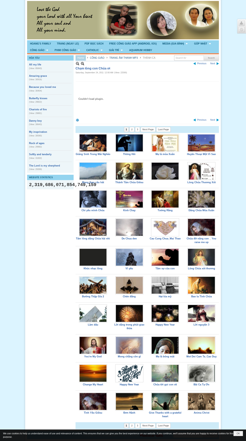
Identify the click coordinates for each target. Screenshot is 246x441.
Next (212, 63)
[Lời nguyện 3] (201, 313)
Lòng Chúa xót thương (201, 268)
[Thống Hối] (129, 142)
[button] (175, 43)
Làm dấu (93, 324)
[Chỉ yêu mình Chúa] (93, 199)
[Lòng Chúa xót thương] (201, 257)
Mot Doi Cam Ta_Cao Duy (201, 356)
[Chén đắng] (129, 285)
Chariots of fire (38, 109)
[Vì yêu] (129, 257)
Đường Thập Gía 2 (93, 296)
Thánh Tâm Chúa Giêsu (129, 182)
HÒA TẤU (34, 58)
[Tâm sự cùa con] (165, 257)
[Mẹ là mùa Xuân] (165, 142)
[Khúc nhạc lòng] (93, 257)
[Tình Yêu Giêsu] (93, 401)
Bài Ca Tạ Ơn (201, 384)
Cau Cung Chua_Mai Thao (165, 238)
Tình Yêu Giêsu (93, 412)
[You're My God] (93, 345)
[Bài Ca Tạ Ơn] (201, 373)
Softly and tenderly (40, 154)
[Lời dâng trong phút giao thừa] (129, 313)
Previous (201, 63)
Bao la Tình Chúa (201, 296)
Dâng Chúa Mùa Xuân (201, 210)
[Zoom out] (83, 64)
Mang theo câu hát (93, 182)
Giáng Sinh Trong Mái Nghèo (93, 154)
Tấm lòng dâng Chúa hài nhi (93, 238)
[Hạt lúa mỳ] (165, 285)
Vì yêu (129, 268)
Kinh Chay (129, 210)
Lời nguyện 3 (201, 324)
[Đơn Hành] (129, 401)
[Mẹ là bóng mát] (165, 345)
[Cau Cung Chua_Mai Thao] (165, 227)
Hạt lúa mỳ (165, 296)
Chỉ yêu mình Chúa (92, 210)
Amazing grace (38, 75)
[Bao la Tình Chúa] (201, 285)
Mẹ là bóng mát (165, 356)
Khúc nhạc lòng (93, 268)
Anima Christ (201, 412)
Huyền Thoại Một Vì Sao (201, 154)
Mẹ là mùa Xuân (165, 154)
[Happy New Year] (165, 313)
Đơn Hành (129, 412)
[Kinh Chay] (129, 199)
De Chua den (129, 238)
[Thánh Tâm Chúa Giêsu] (129, 171)
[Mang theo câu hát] (93, 171)
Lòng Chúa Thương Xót (201, 182)
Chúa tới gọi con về (165, 384)
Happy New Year (165, 324)
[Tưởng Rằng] (165, 199)
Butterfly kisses (38, 98)
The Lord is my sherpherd (44, 165)
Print (77, 120)
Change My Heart (93, 384)
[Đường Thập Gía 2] (93, 285)
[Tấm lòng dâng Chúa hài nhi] (93, 227)
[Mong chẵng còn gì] (129, 345)
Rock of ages (36, 143)
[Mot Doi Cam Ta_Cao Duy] (201, 345)
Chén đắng (129, 296)
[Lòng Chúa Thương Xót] (201, 171)
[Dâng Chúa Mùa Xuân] (201, 199)
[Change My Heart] (93, 373)
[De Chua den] (129, 227)
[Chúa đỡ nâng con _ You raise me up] (201, 227)
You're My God (93, 356)
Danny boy (35, 120)
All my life (35, 64)
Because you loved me (42, 87)
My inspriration (38, 131)
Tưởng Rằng (165, 210)
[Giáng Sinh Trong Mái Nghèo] (93, 142)
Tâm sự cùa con (165, 268)
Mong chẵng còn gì (129, 356)
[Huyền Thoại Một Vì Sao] (201, 142)
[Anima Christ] (201, 401)
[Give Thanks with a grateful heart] (165, 401)
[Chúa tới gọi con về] (165, 373)
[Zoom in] (78, 64)
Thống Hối (129, 154)
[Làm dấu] (93, 313)
